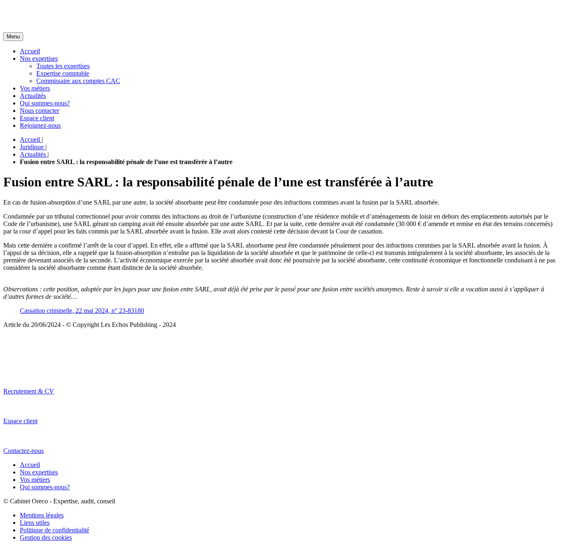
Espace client (37, 118)
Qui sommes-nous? (45, 103)
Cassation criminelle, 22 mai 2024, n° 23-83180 (82, 310)
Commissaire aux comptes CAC (78, 80)
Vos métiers (35, 88)
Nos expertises (39, 58)
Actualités (33, 95)
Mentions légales (42, 515)
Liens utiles (35, 522)
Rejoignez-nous (40, 125)
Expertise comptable (62, 73)
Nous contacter (39, 110)
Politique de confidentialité (54, 530)
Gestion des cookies (46, 537)
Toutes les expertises (63, 65)
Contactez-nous (23, 450)
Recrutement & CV (28, 391)
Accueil (30, 51)
